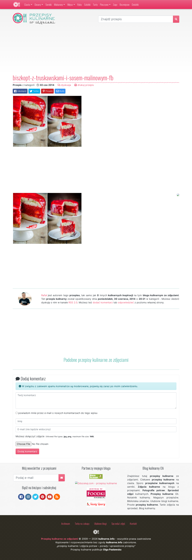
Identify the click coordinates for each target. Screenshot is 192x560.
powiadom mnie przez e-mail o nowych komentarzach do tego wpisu (57, 412)
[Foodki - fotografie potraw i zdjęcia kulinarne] (96, 492)
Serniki (48, 4)
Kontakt (133, 523)
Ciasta (27, 4)
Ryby (79, 4)
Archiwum (65, 523)
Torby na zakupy (82, 523)
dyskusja (65, 84)
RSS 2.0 (73, 302)
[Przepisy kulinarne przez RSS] (57, 496)
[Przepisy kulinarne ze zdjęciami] (16, 4)
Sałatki (87, 4)
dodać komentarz (103, 302)
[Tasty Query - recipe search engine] (96, 503)
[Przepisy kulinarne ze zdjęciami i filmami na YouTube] (49, 496)
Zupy (115, 4)
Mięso (70, 4)
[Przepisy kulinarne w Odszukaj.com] (96, 482)
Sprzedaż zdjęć (118, 523)
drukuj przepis (85, 84)
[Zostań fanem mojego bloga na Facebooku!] (21, 496)
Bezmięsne (124, 4)
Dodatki (135, 4)
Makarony (58, 4)
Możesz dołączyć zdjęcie (55, 436)
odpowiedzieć (126, 302)
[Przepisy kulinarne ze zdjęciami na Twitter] (35, 496)
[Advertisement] (96, 49)
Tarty (95, 4)
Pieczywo (104, 4)
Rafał (44, 295)
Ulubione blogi (100, 523)
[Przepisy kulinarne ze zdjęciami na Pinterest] (42, 496)
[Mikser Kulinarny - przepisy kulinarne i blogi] (96, 476)
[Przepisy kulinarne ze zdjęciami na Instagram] (28, 496)
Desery (38, 4)
